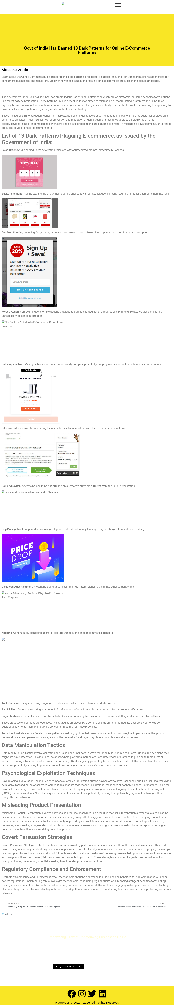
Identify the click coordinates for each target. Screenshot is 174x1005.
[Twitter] (92, 993)
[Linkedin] (102, 993)
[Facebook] (71, 993)
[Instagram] (82, 993)
